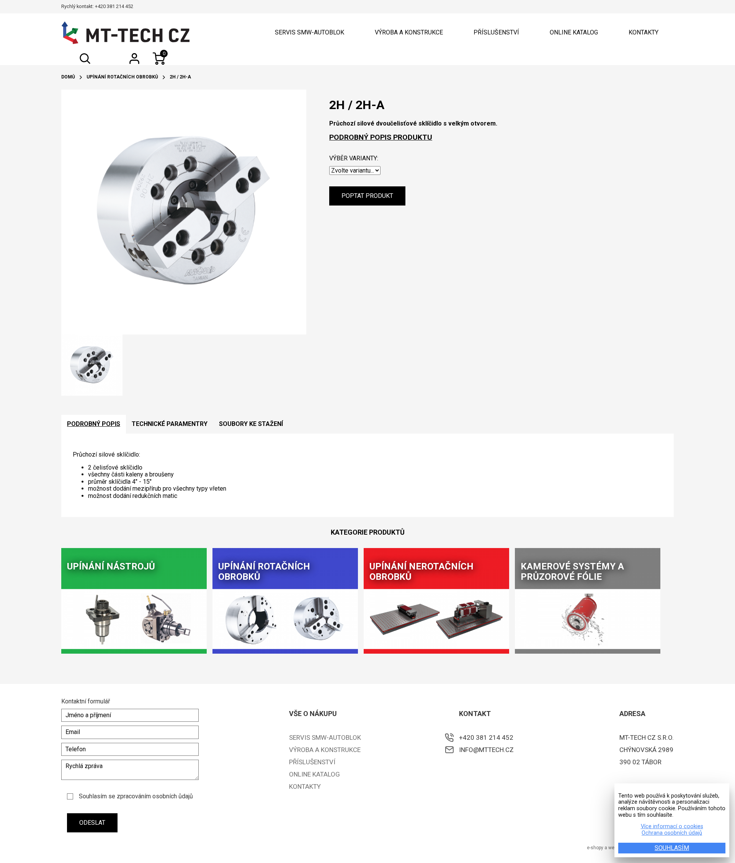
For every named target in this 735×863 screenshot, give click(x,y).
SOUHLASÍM (672, 848)
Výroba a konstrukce (409, 32)
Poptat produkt (367, 195)
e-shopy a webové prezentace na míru (627, 847)
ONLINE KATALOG (574, 32)
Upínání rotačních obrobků (122, 77)
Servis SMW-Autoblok (309, 32)
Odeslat (92, 822)
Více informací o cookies (672, 827)
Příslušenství (496, 32)
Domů (68, 77)
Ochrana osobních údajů (672, 833)
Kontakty (643, 32)
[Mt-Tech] (125, 32)
